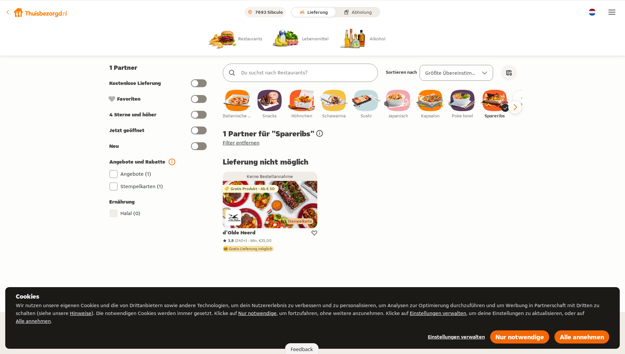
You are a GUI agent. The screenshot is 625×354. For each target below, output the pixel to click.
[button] (36, 12)
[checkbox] (237, 104)
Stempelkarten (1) (141, 186)
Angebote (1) (135, 173)
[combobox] (307, 73)
